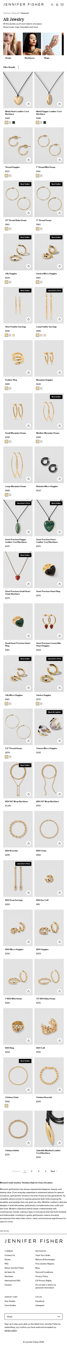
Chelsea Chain (12, 1097)
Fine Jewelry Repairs (44, 1264)
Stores (7, 1259)
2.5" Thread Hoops (13, 748)
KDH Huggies (42, 949)
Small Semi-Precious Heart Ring (17, 644)
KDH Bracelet (11, 851)
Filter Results (9, 67)
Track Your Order (42, 1255)
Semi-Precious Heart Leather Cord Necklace (47, 540)
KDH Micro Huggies (14, 949)
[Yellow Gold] (6, 175)
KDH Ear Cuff (42, 900)
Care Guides (10, 1305)
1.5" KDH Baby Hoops (45, 999)
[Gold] (6, 122)
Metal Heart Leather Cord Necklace (17, 112)
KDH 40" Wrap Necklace (47, 801)
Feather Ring (11, 380)
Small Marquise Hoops (15, 433)
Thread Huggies (12, 167)
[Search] (52, 4)
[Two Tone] (13, 335)
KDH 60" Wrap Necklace (16, 801)
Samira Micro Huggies (46, 274)
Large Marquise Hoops (15, 486)
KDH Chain (41, 851)
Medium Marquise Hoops (47, 433)
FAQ (6, 1264)
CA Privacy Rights (43, 1280)
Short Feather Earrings (15, 327)
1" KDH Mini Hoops (13, 999)
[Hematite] (13, 122)
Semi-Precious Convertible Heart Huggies (48, 644)
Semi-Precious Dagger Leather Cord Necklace (16, 540)
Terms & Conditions (44, 1272)
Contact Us (10, 1255)
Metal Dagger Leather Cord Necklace (48, 112)
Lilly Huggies (11, 274)
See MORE (4, 1231)
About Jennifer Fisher (14, 1268)
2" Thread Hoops (43, 220)
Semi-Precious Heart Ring (48, 591)
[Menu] (62, 5)
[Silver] (10, 122)
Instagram (40, 1305)
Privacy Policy (41, 1276)
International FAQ (12, 1280)
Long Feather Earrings (46, 327)
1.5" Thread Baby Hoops (16, 220)
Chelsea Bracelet (44, 1097)
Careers (8, 1285)
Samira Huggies (43, 695)
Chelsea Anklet (12, 1150)
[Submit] (58, 1316)
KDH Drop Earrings (14, 900)
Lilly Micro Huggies (14, 695)
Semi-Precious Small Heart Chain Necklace (17, 592)
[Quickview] (28, 104)
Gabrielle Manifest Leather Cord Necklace (48, 1151)
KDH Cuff (40, 1048)
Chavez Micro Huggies (46, 748)
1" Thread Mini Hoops (45, 167)
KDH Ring (9, 1048)
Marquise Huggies (44, 380)
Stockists (9, 1276)
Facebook (39, 1301)
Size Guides (10, 1301)
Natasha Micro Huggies (47, 486)
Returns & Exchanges (45, 1259)
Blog (37, 1268)
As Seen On (10, 1272)
